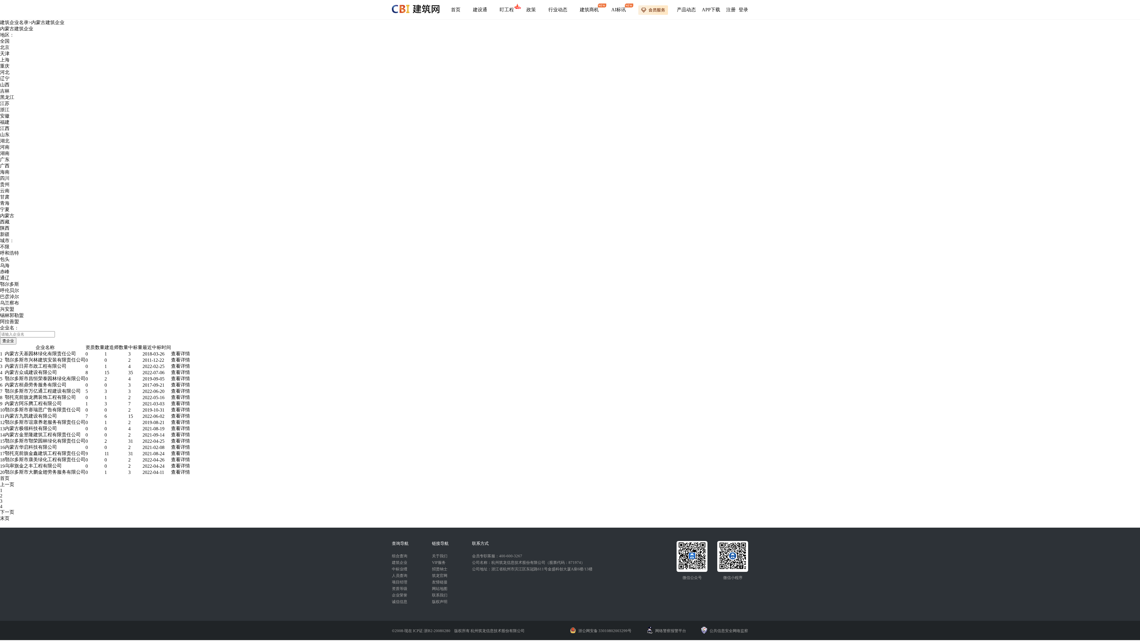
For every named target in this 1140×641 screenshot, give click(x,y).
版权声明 (439, 601)
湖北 (5, 140)
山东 (5, 134)
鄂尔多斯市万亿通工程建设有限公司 (43, 391)
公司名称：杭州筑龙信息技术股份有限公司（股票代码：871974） (528, 562)
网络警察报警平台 (670, 631)
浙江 (5, 109)
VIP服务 (439, 562)
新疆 (5, 234)
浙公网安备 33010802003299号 (604, 631)
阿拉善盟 (9, 321)
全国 (5, 41)
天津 (5, 53)
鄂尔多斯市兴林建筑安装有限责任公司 (45, 359)
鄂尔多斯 (9, 284)
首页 (455, 9)
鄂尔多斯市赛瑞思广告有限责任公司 (43, 409)
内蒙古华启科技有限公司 (31, 447)
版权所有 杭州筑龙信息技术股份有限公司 (489, 631)
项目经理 (399, 582)
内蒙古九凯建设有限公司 (31, 415)
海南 (5, 171)
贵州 (5, 184)
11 (106, 453)
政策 (531, 9)
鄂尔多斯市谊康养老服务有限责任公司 (45, 422)
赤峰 (5, 271)
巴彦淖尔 (9, 296)
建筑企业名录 (14, 22)
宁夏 (5, 209)
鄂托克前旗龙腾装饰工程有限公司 (40, 397)
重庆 (5, 66)
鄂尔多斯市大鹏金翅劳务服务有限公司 (45, 472)
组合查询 (399, 556)
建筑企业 (399, 562)
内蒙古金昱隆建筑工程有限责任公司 (43, 434)
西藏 (5, 221)
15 (106, 372)
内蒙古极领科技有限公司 (31, 428)
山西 (5, 84)
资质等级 (399, 588)
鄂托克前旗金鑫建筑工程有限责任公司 (45, 453)
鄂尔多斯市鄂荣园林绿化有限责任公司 (45, 440)
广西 (5, 165)
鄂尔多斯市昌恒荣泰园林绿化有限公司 (45, 378)
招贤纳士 (439, 569)
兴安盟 (7, 309)
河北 (5, 72)
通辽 (5, 277)
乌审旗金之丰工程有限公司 (33, 465)
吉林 (5, 90)
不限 (5, 246)
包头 (5, 259)
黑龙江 (7, 97)
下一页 (7, 512)
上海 (5, 59)
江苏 (5, 103)
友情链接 (439, 582)
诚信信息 (399, 601)
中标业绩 (399, 569)
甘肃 (5, 196)
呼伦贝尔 (9, 290)
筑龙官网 (439, 575)
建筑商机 (589, 9)
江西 (5, 128)
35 (130, 372)
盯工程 (507, 9)
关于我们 (439, 556)
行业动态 (557, 9)
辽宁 (5, 78)
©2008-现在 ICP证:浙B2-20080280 (421, 631)
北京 (5, 47)
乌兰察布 (9, 302)
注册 (731, 9)
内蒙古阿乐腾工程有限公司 (33, 403)
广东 (5, 159)
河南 (5, 147)
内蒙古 (7, 215)
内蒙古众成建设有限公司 (31, 372)
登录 (743, 9)
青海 (5, 203)
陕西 (5, 228)
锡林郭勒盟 (12, 315)
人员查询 (399, 575)
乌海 (5, 265)
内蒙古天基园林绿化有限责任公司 (40, 353)
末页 (5, 518)
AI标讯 (618, 9)
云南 (5, 190)
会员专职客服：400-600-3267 (497, 556)
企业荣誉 (399, 595)
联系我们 (439, 595)
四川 (5, 178)
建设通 (480, 9)
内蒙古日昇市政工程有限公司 (35, 366)
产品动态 (686, 9)
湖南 (5, 153)
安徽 (5, 115)
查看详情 (180, 353)
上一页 (7, 484)
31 (130, 441)
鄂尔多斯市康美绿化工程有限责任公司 (45, 459)
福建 (5, 122)
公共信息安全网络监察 (729, 631)
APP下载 (711, 9)
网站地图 (439, 588)
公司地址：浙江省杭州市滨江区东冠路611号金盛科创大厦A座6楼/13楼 (532, 569)
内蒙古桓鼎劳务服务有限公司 (35, 384)
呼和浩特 (9, 253)
